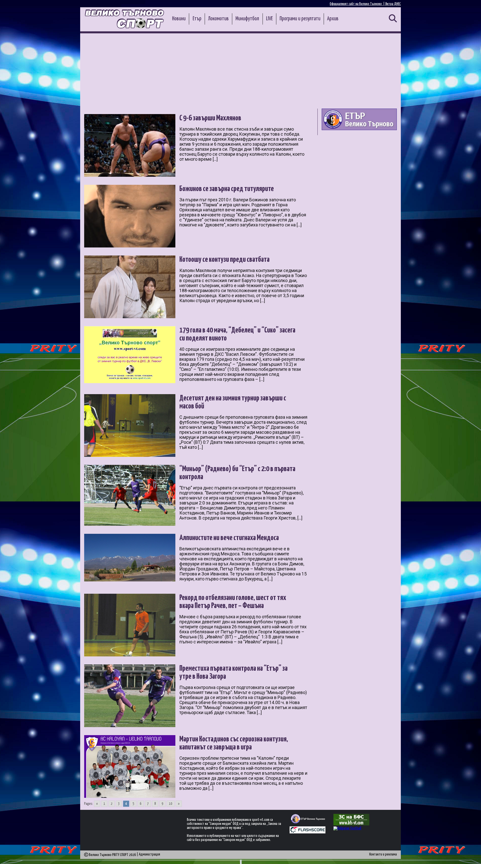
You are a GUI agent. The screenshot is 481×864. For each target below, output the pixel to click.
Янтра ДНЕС (393, 4)
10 (170, 804)
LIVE (269, 18)
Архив (332, 18)
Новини (179, 18)
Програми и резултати (300, 18)
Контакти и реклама (383, 854)
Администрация (149, 854)
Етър (197, 18)
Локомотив (218, 18)
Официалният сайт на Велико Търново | (357, 4)
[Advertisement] (240, 71)
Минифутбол (247, 18)
